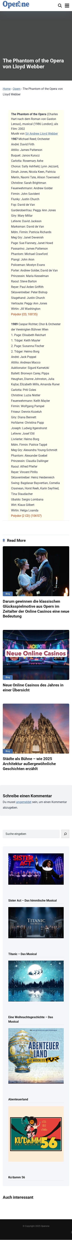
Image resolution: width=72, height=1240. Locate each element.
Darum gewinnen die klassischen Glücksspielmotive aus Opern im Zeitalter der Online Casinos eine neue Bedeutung (36, 608)
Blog (8, 594)
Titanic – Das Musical (22, 954)
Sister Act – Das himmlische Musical (32, 900)
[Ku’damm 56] (36, 1134)
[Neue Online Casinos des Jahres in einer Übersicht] (36, 655)
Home (7, 89)
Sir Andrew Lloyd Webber (41, 133)
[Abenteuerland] (36, 1056)
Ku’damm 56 (16, 1177)
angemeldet (23, 802)
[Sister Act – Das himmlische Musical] (36, 869)
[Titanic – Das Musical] (36, 923)
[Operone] (16, 4)
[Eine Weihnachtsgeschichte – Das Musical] (36, 981)
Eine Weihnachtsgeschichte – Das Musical (30, 1019)
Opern (16, 89)
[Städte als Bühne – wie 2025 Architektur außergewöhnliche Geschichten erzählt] (36, 729)
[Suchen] (65, 834)
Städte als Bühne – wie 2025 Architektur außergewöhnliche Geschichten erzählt (29, 763)
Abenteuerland (18, 1099)
